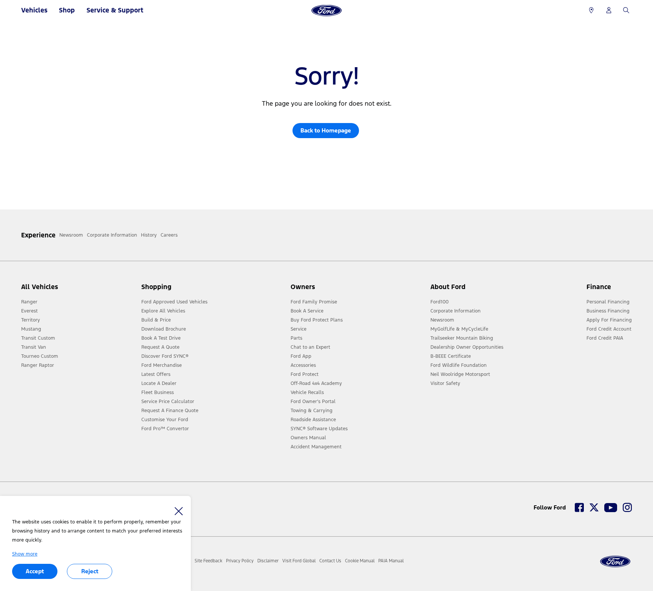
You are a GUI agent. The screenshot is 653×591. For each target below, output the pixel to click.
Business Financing (608, 311)
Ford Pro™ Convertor (165, 429)
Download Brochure (163, 329)
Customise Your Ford (164, 420)
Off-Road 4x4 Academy (316, 383)
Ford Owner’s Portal (313, 402)
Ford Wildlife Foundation (458, 365)
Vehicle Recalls (307, 392)
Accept (35, 571)
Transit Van (33, 347)
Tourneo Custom (39, 356)
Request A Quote (160, 347)
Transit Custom (38, 338)
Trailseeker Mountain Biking (461, 338)
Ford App (301, 356)
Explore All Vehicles (163, 311)
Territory (30, 320)
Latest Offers (155, 374)
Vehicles (34, 10)
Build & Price (156, 320)
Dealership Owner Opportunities (466, 347)
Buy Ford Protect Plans (317, 320)
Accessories (303, 365)
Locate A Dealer (158, 383)
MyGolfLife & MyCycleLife (459, 329)
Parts (296, 338)
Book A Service (307, 311)
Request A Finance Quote (169, 411)
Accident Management (316, 447)
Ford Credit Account (608, 329)
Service (298, 329)
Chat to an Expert (310, 347)
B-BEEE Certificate (450, 356)
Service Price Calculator (167, 402)
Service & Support (115, 10)
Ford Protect (305, 374)
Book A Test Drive (161, 338)
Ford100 (439, 302)
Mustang (31, 329)
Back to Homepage (325, 130)
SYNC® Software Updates (319, 429)
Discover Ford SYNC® (165, 356)
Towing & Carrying (312, 411)
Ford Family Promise (314, 302)
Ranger (29, 302)
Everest (29, 311)
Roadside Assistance (313, 420)
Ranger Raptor (37, 365)
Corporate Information (455, 311)
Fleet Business (157, 392)
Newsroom (442, 320)
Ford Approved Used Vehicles (174, 302)
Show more (24, 554)
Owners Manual (308, 438)
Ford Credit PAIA (604, 338)
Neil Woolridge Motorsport (460, 374)
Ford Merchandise (161, 365)
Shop (67, 10)
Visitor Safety (445, 383)
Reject (89, 571)
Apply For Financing (609, 320)
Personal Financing (608, 302)
